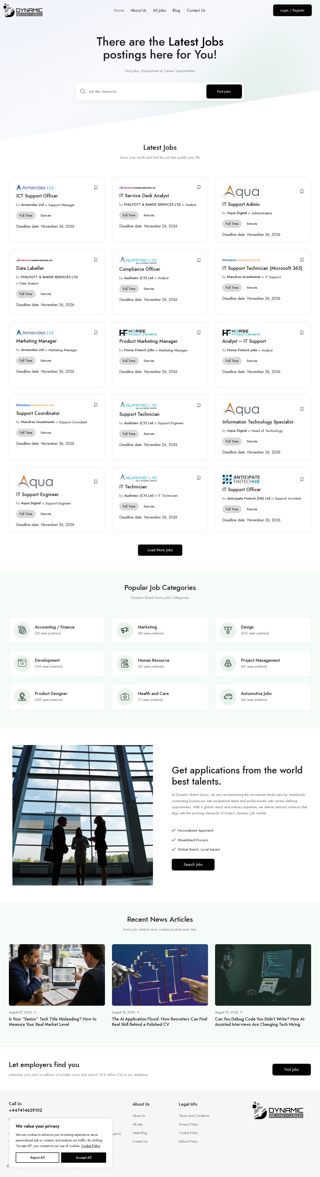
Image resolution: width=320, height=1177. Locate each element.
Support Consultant (73, 422)
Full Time (26, 215)
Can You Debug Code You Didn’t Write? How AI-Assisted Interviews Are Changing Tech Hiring (260, 1021)
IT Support (273, 277)
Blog (176, 10)
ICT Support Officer (37, 196)
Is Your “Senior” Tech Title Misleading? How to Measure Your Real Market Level (53, 1021)
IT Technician (133, 486)
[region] (60, 1143)
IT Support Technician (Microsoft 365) (262, 268)
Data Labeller (30, 268)
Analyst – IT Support (244, 341)
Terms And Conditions (194, 1115)
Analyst (191, 204)
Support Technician (139, 414)
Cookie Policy (90, 1146)
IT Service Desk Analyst (144, 195)
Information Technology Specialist (257, 422)
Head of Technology (267, 430)
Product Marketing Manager (148, 341)
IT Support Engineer (37, 494)
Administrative (262, 213)
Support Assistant (288, 498)
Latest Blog (140, 1132)
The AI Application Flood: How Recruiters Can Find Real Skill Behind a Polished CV (159, 1021)
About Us (138, 10)
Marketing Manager (36, 341)
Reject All (37, 1157)
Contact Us (196, 10)
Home (119, 10)
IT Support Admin (241, 204)
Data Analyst (29, 283)
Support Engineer (171, 423)
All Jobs (159, 10)
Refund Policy (188, 1141)
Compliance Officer (139, 269)
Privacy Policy (188, 1124)
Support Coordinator (38, 413)
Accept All (84, 1157)
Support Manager (61, 205)
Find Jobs (224, 91)
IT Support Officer (242, 489)
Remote (46, 215)
